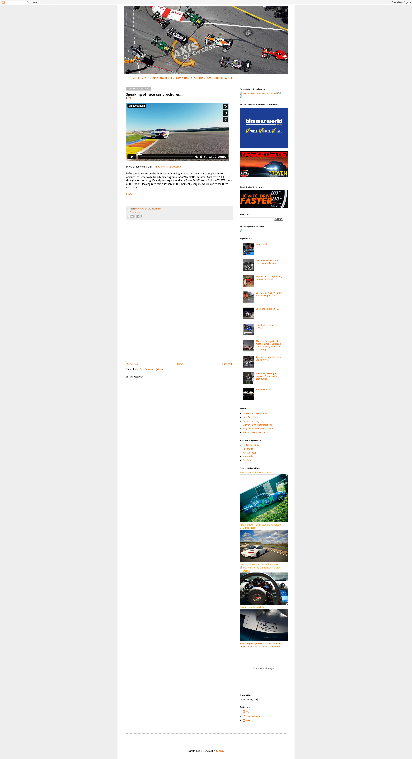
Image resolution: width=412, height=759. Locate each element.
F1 (191, 78)
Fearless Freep (253, 716)
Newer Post (132, 364)
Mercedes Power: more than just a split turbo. (267, 261)
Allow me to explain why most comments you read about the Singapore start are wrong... (268, 345)
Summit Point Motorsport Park (258, 425)
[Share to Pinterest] (141, 216)
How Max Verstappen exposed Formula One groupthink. (266, 376)
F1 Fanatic (248, 449)
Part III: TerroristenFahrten (266, 646)
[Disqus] (179, 267)
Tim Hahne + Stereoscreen (167, 166)
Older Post (226, 364)
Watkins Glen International (256, 432)
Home (180, 364)
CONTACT (144, 78)
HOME (132, 78)
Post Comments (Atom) (151, 369)
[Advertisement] (179, 335)
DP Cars (247, 460)
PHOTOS (198, 78)
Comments (135, 212)
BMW (136, 209)
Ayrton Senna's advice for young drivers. (268, 358)
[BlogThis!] (132, 216)
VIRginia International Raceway (258, 428)
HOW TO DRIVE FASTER (219, 78)
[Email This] (129, 216)
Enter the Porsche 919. (267, 309)
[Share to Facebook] (138, 216)
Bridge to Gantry (251, 445)
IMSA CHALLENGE (162, 78)
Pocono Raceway (251, 421)
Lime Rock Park (250, 417)
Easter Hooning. (264, 389)
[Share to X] (135, 216)
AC (247, 711)
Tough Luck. (262, 244)
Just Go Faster (250, 452)
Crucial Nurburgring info (255, 413)
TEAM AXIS (181, 78)
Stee (248, 720)
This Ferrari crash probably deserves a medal (269, 278)
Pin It (129, 194)
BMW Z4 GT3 (145, 209)
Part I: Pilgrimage (248, 643)
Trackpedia (248, 456)
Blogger (219, 751)
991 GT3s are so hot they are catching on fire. (268, 294)
